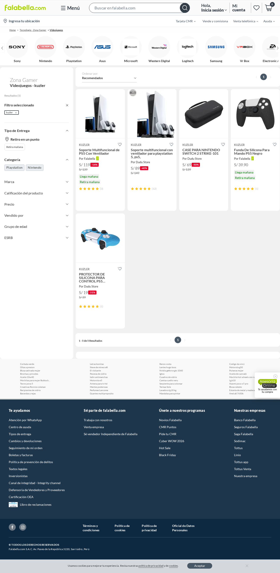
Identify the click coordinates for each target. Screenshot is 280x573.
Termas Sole (165, 387)
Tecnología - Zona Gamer (33, 30)
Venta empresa (94, 427)
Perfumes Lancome (99, 390)
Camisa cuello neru (168, 380)
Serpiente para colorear (170, 383)
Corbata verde (27, 364)
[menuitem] (183, 20)
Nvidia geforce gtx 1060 (171, 370)
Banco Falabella (245, 420)
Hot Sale (164, 448)
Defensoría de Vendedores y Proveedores (37, 490)
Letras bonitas (97, 364)
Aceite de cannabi (238, 373)
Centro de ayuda (20, 427)
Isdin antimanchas (99, 377)
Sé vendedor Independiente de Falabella (110, 434)
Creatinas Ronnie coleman (33, 387)
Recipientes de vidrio (30, 390)
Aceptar (199, 566)
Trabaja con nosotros (98, 420)
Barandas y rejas (28, 393)
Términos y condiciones (91, 528)
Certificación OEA (21, 497)
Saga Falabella (243, 434)
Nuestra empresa (245, 476)
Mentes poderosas (99, 387)
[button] (139, 7)
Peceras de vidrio (98, 373)
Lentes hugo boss (167, 367)
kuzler (9, 112)
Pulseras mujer (236, 370)
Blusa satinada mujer (30, 370)
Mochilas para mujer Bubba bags (35, 380)
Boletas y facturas (21, 455)
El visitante (95, 370)
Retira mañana (14, 147)
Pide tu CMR (167, 434)
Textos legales (18, 469)
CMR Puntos (167, 427)
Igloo (161, 373)
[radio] (80, 188)
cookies (173, 565)
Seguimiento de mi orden (25, 448)
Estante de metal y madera (242, 390)
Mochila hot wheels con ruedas (244, 377)
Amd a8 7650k (236, 393)
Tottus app (241, 462)
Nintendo (34, 167)
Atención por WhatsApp (25, 420)
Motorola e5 (96, 380)
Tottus (238, 448)
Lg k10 (232, 380)
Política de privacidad (149, 528)
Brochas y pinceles (29, 373)
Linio (237, 455)
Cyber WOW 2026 (171, 441)
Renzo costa (165, 364)
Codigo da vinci (237, 364)
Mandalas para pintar (169, 393)
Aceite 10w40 (27, 377)
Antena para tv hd (98, 383)
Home (12, 30)
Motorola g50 (236, 367)
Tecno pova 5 (26, 383)
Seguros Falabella (246, 427)
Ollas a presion (27, 367)
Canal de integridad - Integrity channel (35, 483)
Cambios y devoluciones (25, 441)
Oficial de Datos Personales (183, 528)
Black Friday (167, 455)
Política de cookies (122, 528)
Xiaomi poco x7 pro (238, 383)
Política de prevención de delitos (31, 462)
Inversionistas (18, 476)
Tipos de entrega (20, 434)
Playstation (14, 167)
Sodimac (240, 441)
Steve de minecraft (99, 367)
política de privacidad (150, 565)
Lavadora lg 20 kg (167, 390)
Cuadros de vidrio (168, 377)
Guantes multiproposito (102, 393)
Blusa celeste (235, 387)
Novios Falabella (170, 420)
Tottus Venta (242, 469)
